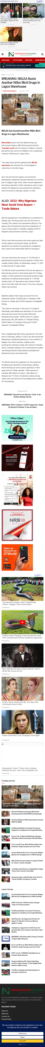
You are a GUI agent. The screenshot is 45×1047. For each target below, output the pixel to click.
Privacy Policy (6, 1019)
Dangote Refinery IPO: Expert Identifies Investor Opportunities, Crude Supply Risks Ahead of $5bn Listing (27, 963)
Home (3, 75)
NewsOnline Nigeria (9, 91)
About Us (5, 1011)
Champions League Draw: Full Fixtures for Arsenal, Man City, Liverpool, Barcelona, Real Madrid (27, 930)
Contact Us (6, 1016)
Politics (28, 60)
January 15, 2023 (24, 91)
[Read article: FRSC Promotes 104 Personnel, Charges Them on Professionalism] (6, 905)
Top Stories (17, 60)
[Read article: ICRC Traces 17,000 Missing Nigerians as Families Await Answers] (6, 955)
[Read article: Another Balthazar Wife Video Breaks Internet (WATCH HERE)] (6, 822)
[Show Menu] (3, 54)
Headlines (6, 60)
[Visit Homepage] (22, 54)
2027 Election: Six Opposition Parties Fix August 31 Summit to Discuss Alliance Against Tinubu (26, 921)
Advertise (5, 1013)
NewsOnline (6, 143)
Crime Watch (10, 75)
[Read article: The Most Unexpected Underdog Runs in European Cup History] (6, 972)
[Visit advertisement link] (22, 65)
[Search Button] (42, 54)
